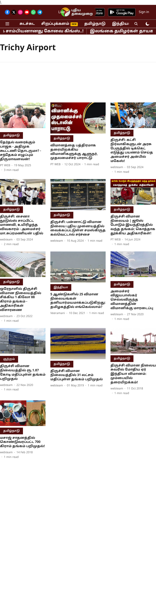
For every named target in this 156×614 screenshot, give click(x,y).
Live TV (64, 12)
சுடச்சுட (27, 24)
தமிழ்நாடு (95, 24)
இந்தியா (121, 24)
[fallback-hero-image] (23, 116)
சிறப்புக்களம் (55, 24)
